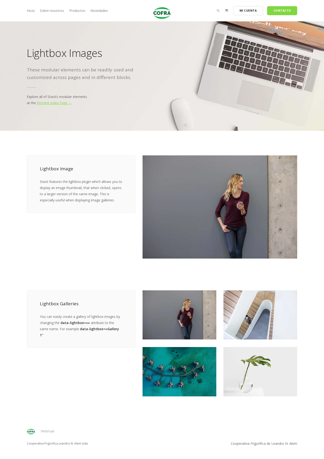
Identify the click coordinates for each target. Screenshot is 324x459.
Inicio (31, 10)
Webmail (47, 431)
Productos (77, 10)
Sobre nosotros (52, 10)
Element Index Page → (54, 103)
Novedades (99, 10)
